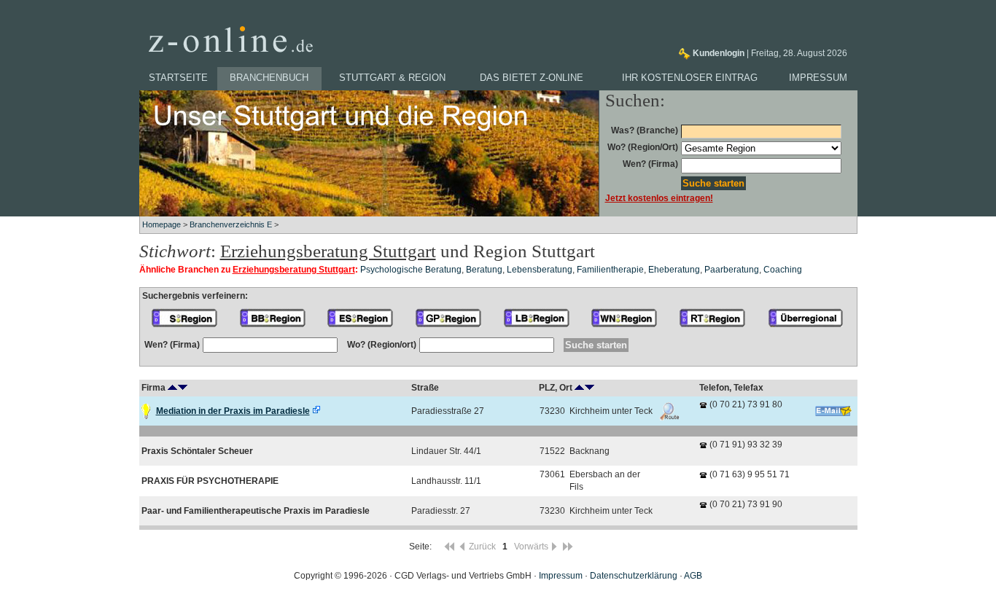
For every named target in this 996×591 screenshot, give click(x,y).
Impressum (818, 77)
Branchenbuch (269, 77)
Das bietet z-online (531, 77)
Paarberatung (731, 270)
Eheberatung (674, 270)
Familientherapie (610, 270)
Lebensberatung (539, 270)
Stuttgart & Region (392, 77)
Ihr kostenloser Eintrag (690, 77)
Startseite (178, 77)
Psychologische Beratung (411, 270)
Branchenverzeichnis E (231, 224)
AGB (693, 576)
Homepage (161, 224)
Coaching (782, 270)
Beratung (484, 270)
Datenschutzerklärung (633, 576)
